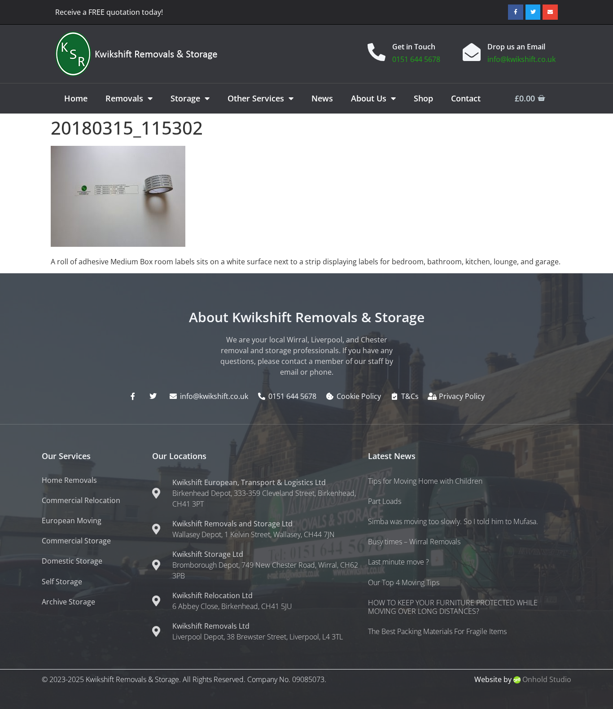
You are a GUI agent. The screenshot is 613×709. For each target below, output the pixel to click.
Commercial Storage (76, 541)
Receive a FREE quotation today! (109, 12)
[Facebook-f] (515, 12)
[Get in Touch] (376, 52)
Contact (466, 98)
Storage (185, 98)
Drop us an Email (516, 47)
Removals (124, 98)
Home (76, 98)
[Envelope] (550, 12)
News (322, 98)
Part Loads (384, 501)
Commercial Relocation (81, 500)
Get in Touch (413, 47)
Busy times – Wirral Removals (414, 542)
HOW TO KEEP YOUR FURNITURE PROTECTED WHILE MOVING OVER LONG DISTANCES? (453, 607)
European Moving (71, 520)
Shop (423, 98)
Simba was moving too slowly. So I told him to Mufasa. (453, 521)
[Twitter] (533, 12)
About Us (368, 98)
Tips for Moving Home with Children (425, 481)
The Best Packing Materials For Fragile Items (437, 631)
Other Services (256, 98)
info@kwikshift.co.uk (521, 59)
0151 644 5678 (416, 59)
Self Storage (62, 581)
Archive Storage (68, 602)
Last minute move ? (398, 562)
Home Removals (69, 480)
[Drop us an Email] (472, 52)
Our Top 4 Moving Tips (403, 582)
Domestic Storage (72, 561)
